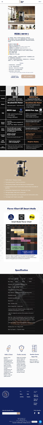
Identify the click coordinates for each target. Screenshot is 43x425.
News (21, 394)
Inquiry (28, 396)
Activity (21, 396)
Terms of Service (36, 400)
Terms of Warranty (36, 395)
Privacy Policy (35, 404)
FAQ (28, 394)
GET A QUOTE (28, 76)
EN (39, 1)
